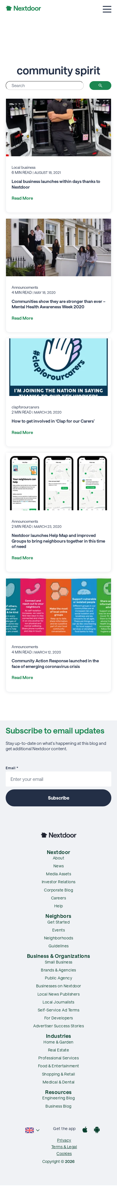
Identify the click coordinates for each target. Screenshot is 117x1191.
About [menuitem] (58, 857)
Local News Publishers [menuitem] (58, 994)
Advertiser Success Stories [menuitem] (58, 1025)
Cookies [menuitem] (64, 1153)
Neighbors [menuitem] (58, 916)
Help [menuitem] (58, 905)
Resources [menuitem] (58, 1092)
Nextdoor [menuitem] (58, 852)
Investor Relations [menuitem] (59, 881)
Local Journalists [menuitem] (58, 1002)
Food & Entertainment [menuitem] (58, 1065)
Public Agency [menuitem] (58, 977)
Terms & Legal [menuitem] (64, 1146)
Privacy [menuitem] (64, 1140)
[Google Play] (97, 1130)
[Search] (100, 85)
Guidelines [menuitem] (59, 945)
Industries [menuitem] (58, 1036)
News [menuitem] (58, 865)
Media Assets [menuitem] (58, 873)
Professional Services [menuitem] (58, 1057)
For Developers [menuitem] (58, 1017)
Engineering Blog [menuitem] (58, 1097)
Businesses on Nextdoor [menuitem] (58, 985)
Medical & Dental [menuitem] (59, 1082)
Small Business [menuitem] (58, 962)
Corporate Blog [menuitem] (58, 890)
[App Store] (85, 1130)
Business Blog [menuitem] (58, 1106)
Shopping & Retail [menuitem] (58, 1074)
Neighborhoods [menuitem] (58, 937)
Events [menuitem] (58, 929)
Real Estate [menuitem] (58, 1049)
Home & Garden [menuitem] (58, 1042)
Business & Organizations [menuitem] (58, 956)
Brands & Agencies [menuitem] (58, 969)
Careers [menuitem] (58, 897)
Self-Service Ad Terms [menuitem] (59, 1009)
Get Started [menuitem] (58, 922)
